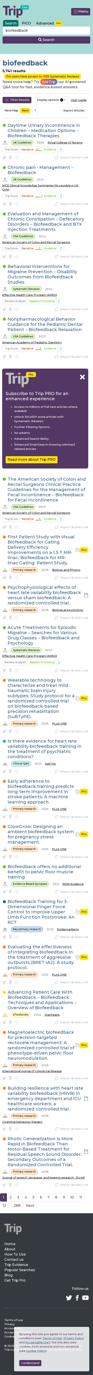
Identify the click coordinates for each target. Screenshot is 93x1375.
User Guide (79, 100)
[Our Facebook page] (77, 1298)
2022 (48, 650)
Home (9, 1244)
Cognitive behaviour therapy (22, 1122)
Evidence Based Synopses (30, 883)
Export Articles (74, 110)
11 (80, 1197)
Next (30, 1206)
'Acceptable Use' (37, 1342)
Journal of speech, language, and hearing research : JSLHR (43, 1177)
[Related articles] (16, 157)
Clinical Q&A (21, 763)
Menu (83, 11)
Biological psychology (67, 610)
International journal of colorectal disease (32, 1071)
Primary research (24, 570)
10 (72, 1197)
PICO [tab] (26, 23)
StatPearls (52, 1014)
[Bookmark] (10, 157)
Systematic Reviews (26, 289)
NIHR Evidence (73, 884)
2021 (56, 884)
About (9, 1249)
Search (48, 40)
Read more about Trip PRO (32, 459)
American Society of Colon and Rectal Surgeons (36, 242)
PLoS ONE (59, 723)
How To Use (15, 1254)
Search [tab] (11, 23)
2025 (40, 179)
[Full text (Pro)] (77, 550)
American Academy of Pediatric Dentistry (32, 342)
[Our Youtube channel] (85, 1297)
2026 (40, 142)
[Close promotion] (82, 377)
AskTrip (50, 763)
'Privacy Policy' (73, 1338)
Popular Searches (19, 1270)
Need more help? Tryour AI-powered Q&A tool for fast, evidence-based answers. (44, 84)
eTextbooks (20, 1014)
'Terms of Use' (52, 1338)
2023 (42, 336)
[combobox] (46, 30)
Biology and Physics (66, 570)
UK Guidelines (22, 142)
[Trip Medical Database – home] (16, 11)
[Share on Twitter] (4, 157)
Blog (8, 1275)
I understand (30, 1363)
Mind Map (17, 110)
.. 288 (16, 1206)
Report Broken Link (74, 157)
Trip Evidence (16, 1265)
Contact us (14, 1259)
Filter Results (19, 99)
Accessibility (13, 1328)
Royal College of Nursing (65, 142)
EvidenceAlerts (68, 929)
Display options (48, 99)
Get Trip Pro (15, 1280)
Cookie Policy (36, 1350)
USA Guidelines (23, 236)
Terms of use (13, 1320)
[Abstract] (86, 595)
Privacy (9, 1324)
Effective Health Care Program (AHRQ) (29, 295)
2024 (42, 236)
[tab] (49, 23)
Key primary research (27, 929)
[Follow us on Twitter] (69, 1298)
